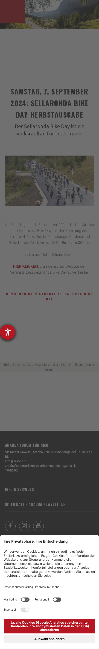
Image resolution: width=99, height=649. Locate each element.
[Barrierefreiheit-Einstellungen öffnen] (7, 332)
